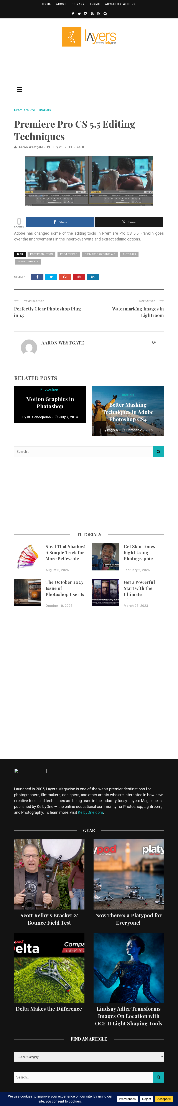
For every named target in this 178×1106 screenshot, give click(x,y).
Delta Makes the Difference (49, 1008)
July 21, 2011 (62, 147)
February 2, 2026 (137, 570)
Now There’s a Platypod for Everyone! (129, 919)
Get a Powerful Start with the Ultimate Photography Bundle (139, 594)
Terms (95, 4)
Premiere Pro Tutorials (100, 254)
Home (46, 4)
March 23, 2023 (136, 606)
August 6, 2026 (57, 570)
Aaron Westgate (30, 147)
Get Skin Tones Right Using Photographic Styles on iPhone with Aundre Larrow (141, 561)
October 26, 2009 (139, 430)
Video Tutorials (28, 261)
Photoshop (49, 389)
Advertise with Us (120, 4)
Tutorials (44, 110)
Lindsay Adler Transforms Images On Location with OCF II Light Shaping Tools (128, 1015)
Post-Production (41, 254)
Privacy (78, 4)
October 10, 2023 (59, 606)
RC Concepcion (39, 417)
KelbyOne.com (90, 812)
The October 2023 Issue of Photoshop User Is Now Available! (65, 591)
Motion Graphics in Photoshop (50, 402)
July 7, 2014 (68, 417)
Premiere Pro (24, 110)
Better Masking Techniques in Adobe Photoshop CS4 (127, 411)
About (61, 4)
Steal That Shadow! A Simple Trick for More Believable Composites (65, 555)
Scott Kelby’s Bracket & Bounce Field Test (49, 919)
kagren (112, 430)
